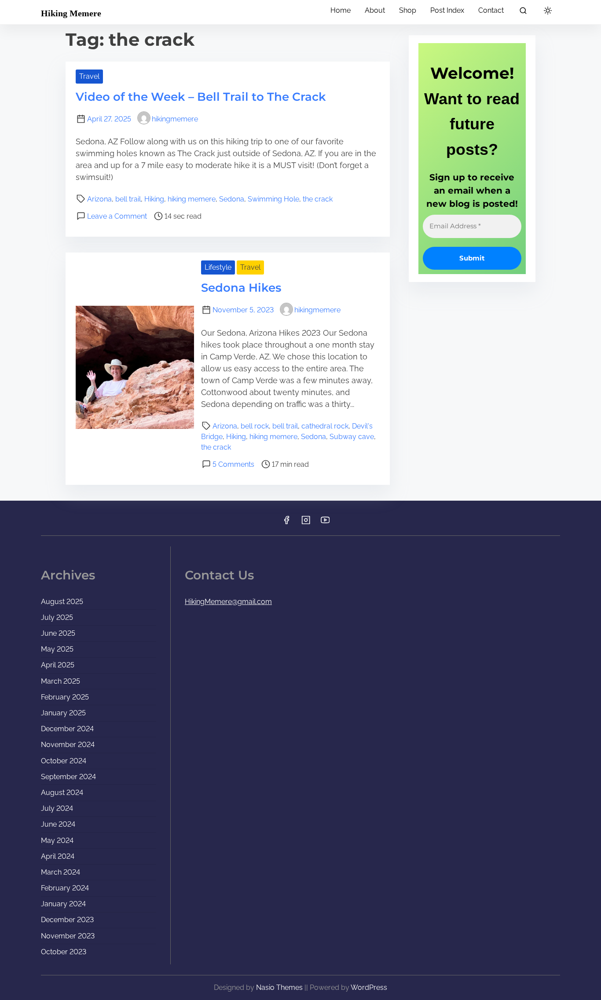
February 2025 (65, 697)
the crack (318, 199)
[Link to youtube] (325, 523)
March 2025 (60, 681)
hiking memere (192, 199)
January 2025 (63, 713)
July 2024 (57, 808)
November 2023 (68, 936)
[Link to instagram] (305, 523)
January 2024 (63, 904)
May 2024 (57, 840)
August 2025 (62, 601)
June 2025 (58, 633)
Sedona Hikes (241, 288)
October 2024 (63, 761)
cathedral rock (324, 426)
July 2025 (57, 617)
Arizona (99, 199)
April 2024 (57, 856)
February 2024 (65, 888)
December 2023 (67, 920)
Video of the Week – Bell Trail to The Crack (201, 97)
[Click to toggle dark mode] (547, 11)
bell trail (128, 199)
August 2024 (62, 792)
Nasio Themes (280, 987)
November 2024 (68, 744)
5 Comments (233, 464)
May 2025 (57, 649)
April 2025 (57, 665)
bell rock (255, 426)
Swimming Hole (273, 199)
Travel (89, 76)
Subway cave (352, 436)
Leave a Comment (117, 216)
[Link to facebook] (286, 523)
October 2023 (63, 952)
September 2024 (68, 777)
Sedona (231, 199)
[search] (523, 12)
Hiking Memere (71, 13)
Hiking (154, 199)
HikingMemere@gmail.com (228, 601)
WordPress (369, 987)
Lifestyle (218, 267)
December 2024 (67, 729)
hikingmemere (175, 119)
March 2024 (60, 872)
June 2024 (58, 824)
